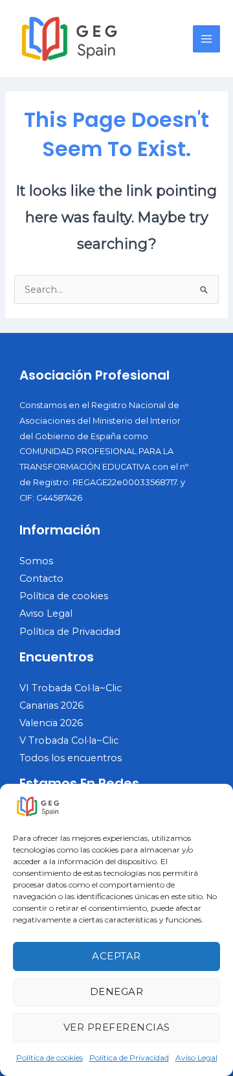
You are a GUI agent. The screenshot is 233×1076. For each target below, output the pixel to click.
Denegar (117, 991)
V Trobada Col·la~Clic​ (68, 740)
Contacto (41, 578)
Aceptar (116, 956)
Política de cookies (49, 1057)
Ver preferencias (116, 1027)
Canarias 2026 (51, 705)
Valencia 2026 (51, 723)
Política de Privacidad (129, 1057)
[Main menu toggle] (206, 38)
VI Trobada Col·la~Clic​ (70, 688)
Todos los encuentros (70, 758)
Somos (36, 561)
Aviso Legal (196, 1057)
